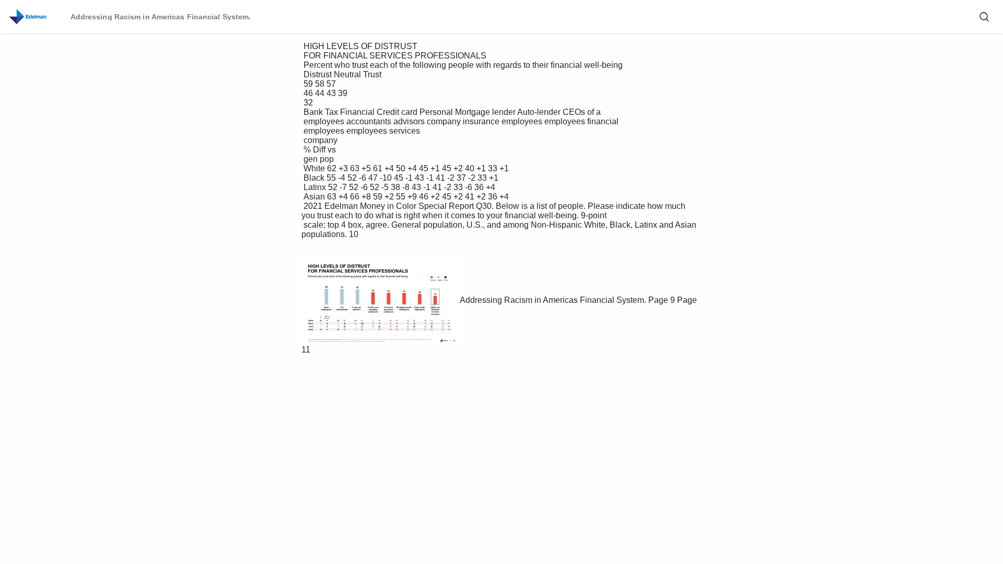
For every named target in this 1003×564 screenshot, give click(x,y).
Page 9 (661, 300)
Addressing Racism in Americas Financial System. (553, 300)
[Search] (984, 16)
